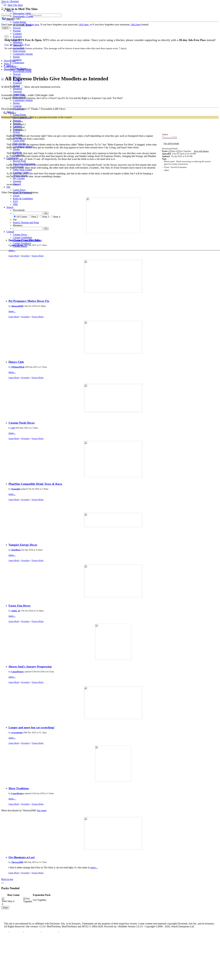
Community (12, 158)
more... (12, 250)
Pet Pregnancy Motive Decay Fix (29, 301)
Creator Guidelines (22, 237)
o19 (13, 428)
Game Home (19, 22)
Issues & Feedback (22, 192)
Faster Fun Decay (20, 605)
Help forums (19, 51)
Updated (17, 33)
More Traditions (19, 788)
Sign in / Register (10, 1)
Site (8, 187)
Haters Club (16, 361)
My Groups (19, 178)
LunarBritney (17, 671)
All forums (18, 166)
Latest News (19, 189)
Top (6, 932)
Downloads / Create (23, 16)
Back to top (7, 879)
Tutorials (17, 45)
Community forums (23, 54)
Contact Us (16, 932)
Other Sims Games (22, 169)
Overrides (25, 256)
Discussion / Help (22, 13)
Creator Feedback (22, 243)
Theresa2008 (17, 862)
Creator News (20, 234)
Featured (17, 36)
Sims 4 (9, 111)
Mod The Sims (15, 5)
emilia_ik (15, 610)
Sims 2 (9, 19)
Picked (16, 39)
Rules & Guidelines (23, 198)
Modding (17, 42)
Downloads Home (22, 25)
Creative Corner (21, 172)
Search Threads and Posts (26, 222)
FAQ (15, 201)
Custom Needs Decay (22, 422)
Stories (16, 56)
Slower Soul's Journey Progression (30, 666)
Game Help (19, 48)
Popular (17, 30)
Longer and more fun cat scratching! (31, 727)
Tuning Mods (37, 256)
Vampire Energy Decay (23, 544)
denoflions (16, 550)
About (16, 195)
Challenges (18, 62)
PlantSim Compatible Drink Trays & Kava (35, 483)
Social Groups (20, 175)
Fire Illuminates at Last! (22, 857)
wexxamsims (17, 732)
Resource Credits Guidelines (27, 240)
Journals (17, 181)
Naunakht (15, 489)
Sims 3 (9, 65)
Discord (17, 184)
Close (5, 907)
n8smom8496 (17, 306)
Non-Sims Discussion (24, 163)
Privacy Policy (32, 932)
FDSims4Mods (17, 367)
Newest (17, 28)
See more (41, 810)
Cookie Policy (49, 932)
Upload (10, 231)
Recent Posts (19, 161)
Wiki (15, 204)
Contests (17, 59)
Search (9, 207)
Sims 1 (9, 10)
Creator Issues (20, 246)
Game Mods (14, 256)
